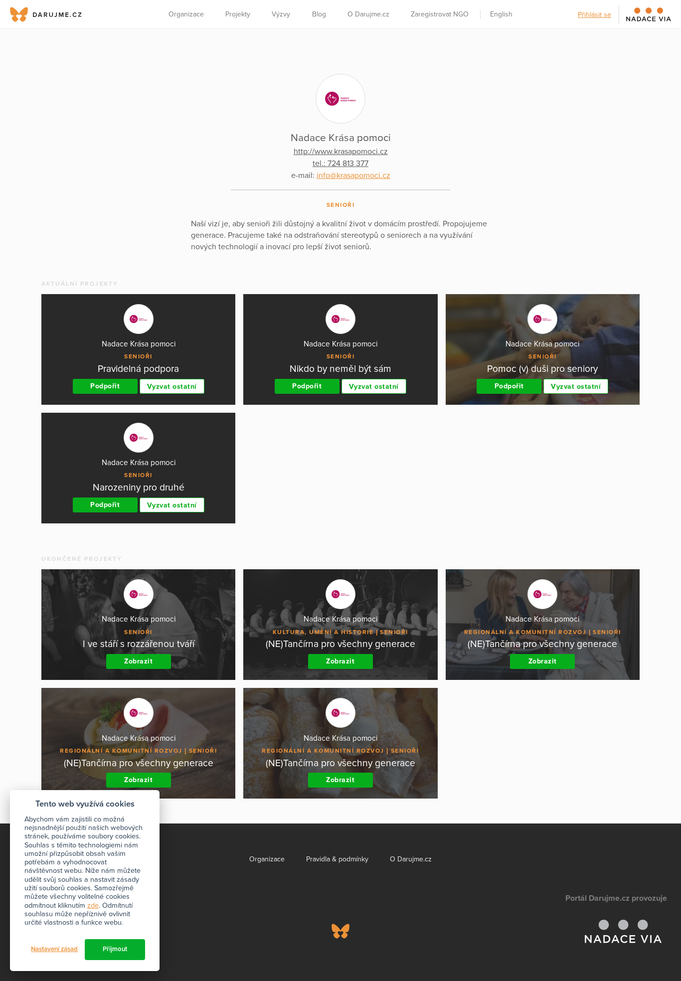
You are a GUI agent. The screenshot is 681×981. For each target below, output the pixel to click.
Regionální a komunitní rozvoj (525, 632)
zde (93, 905)
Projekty (237, 14)
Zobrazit (138, 661)
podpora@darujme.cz (42, 947)
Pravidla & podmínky (337, 859)
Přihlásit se (594, 14)
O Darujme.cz (368, 14)
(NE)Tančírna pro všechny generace (340, 644)
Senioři (341, 204)
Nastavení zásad (54, 949)
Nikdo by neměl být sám (340, 368)
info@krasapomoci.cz (353, 175)
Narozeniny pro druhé (138, 487)
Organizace (186, 14)
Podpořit (105, 386)
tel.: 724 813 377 (340, 163)
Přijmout (115, 949)
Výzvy (281, 14)
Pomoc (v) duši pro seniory (542, 368)
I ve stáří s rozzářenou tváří (138, 644)
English (501, 14)
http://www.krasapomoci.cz (341, 152)
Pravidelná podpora (138, 368)
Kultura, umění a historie (323, 632)
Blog (319, 14)
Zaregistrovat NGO (440, 14)
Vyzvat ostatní (172, 386)
